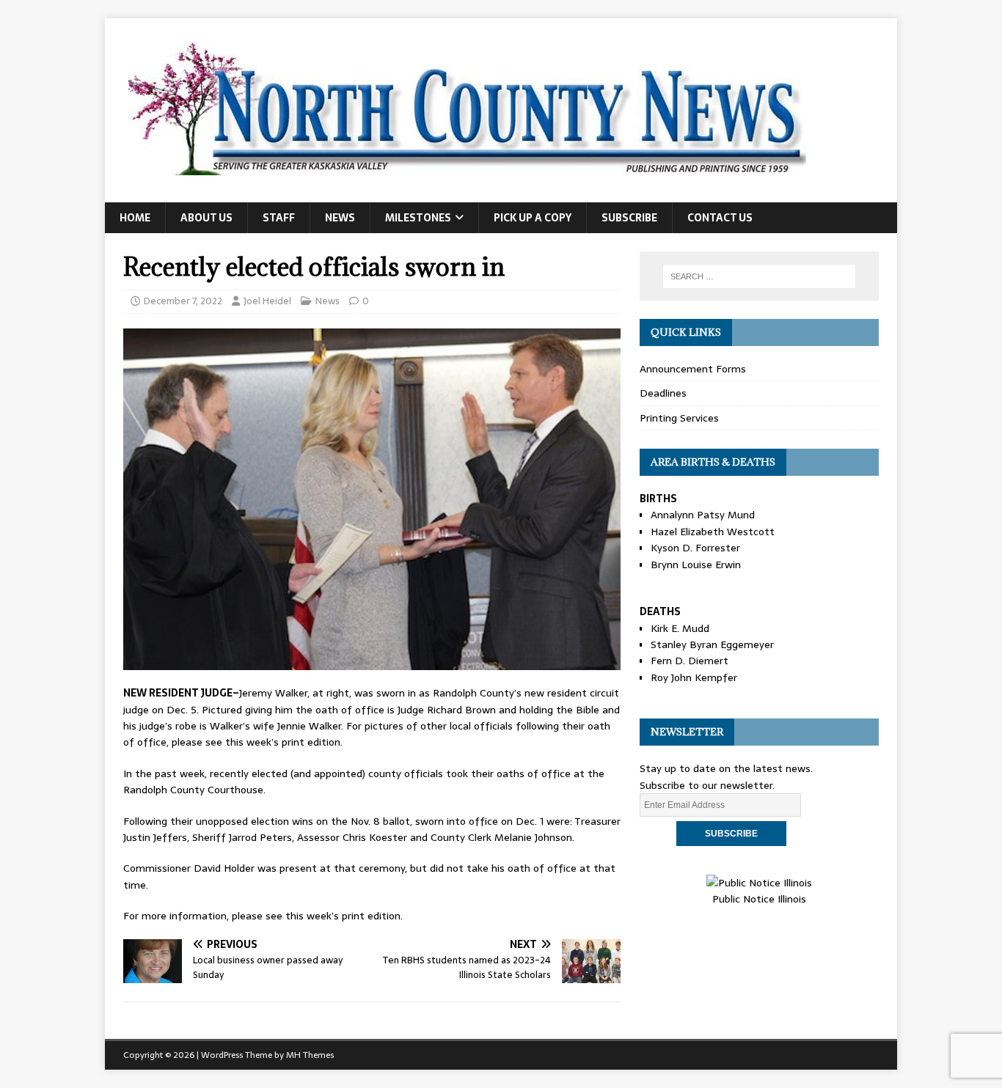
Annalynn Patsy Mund (703, 515)
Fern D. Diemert (689, 661)
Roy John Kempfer (694, 677)
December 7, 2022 (183, 301)
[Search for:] (759, 276)
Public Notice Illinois (759, 899)
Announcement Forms (693, 369)
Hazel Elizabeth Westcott (713, 531)
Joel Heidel (267, 301)
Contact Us (720, 218)
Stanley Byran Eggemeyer (712, 644)
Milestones (418, 218)
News (340, 218)
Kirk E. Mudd (680, 628)
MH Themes (310, 1055)
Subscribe (629, 218)
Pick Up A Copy (532, 218)
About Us (206, 218)
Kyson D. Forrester (695, 548)
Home (135, 218)
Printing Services (679, 418)
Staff (279, 218)
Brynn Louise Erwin (696, 564)
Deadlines (663, 393)
